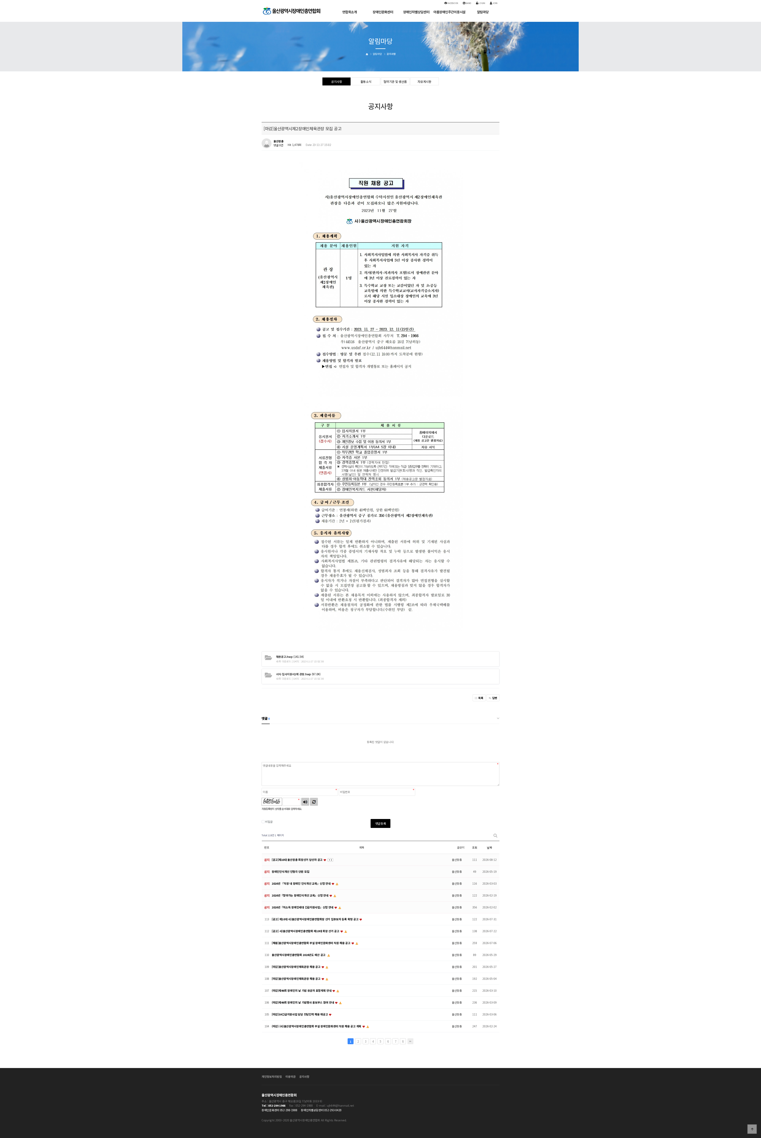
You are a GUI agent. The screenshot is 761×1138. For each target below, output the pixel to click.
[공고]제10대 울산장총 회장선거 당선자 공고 (297, 860)
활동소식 (365, 81)
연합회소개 (349, 12)
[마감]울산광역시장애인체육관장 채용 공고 (296, 967)
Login (481, 3)
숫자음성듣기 (305, 802)
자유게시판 (424, 81)
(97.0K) (298, 674)
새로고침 (314, 802)
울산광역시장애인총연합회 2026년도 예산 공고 (299, 955)
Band (468, 3)
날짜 (489, 848)
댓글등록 (380, 823)
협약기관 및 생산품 (395, 81)
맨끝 (410, 1041)
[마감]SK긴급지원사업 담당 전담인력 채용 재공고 (300, 1014)
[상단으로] (752, 1129)
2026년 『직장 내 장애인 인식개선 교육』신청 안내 (301, 884)
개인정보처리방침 (272, 1077)
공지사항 (336, 81)
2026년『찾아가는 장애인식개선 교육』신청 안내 (300, 896)
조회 (474, 848)
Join (494, 3)
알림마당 (483, 12)
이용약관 (290, 1077)
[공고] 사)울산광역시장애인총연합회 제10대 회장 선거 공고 (306, 931)
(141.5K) (290, 657)
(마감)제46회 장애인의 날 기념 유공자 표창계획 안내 (302, 991)
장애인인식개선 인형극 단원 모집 (290, 872)
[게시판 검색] (495, 835)
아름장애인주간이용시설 (449, 12)
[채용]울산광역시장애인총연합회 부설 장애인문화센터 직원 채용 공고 (311, 943)
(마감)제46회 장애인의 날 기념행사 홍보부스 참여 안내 (303, 1003)
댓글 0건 (278, 145)
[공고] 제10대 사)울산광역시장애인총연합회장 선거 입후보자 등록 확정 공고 (315, 919)
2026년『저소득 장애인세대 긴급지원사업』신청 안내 (303, 907)
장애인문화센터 (383, 12)
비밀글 (269, 822)
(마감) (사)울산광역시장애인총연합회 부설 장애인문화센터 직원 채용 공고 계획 (317, 1026)
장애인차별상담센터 (416, 12)
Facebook (452, 3)
